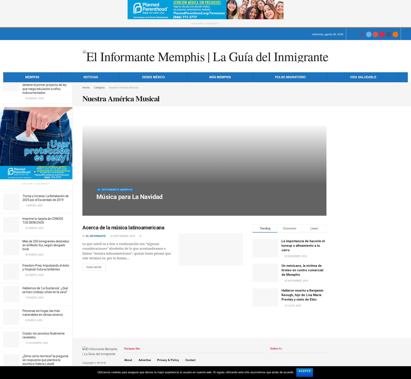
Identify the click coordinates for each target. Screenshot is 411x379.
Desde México (153, 77)
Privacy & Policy (168, 360)
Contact (190, 360)
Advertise (144, 360)
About (128, 360)
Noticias (90, 77)
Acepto (305, 371)
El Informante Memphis (115, 189)
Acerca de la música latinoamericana (123, 228)
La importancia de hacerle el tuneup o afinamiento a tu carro (303, 245)
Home (85, 87)
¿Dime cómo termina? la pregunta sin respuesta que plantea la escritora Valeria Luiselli (45, 360)
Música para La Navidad (129, 197)
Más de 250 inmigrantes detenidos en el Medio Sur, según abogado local (45, 245)
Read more (94, 267)
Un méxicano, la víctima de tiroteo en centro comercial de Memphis (302, 270)
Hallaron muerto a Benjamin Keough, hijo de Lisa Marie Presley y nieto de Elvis (302, 295)
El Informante (109, 205)
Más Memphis (220, 77)
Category (99, 87)
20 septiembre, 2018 (122, 235)
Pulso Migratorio (290, 77)
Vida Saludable (363, 77)
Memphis (32, 77)
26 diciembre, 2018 (135, 205)
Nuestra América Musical (123, 87)
